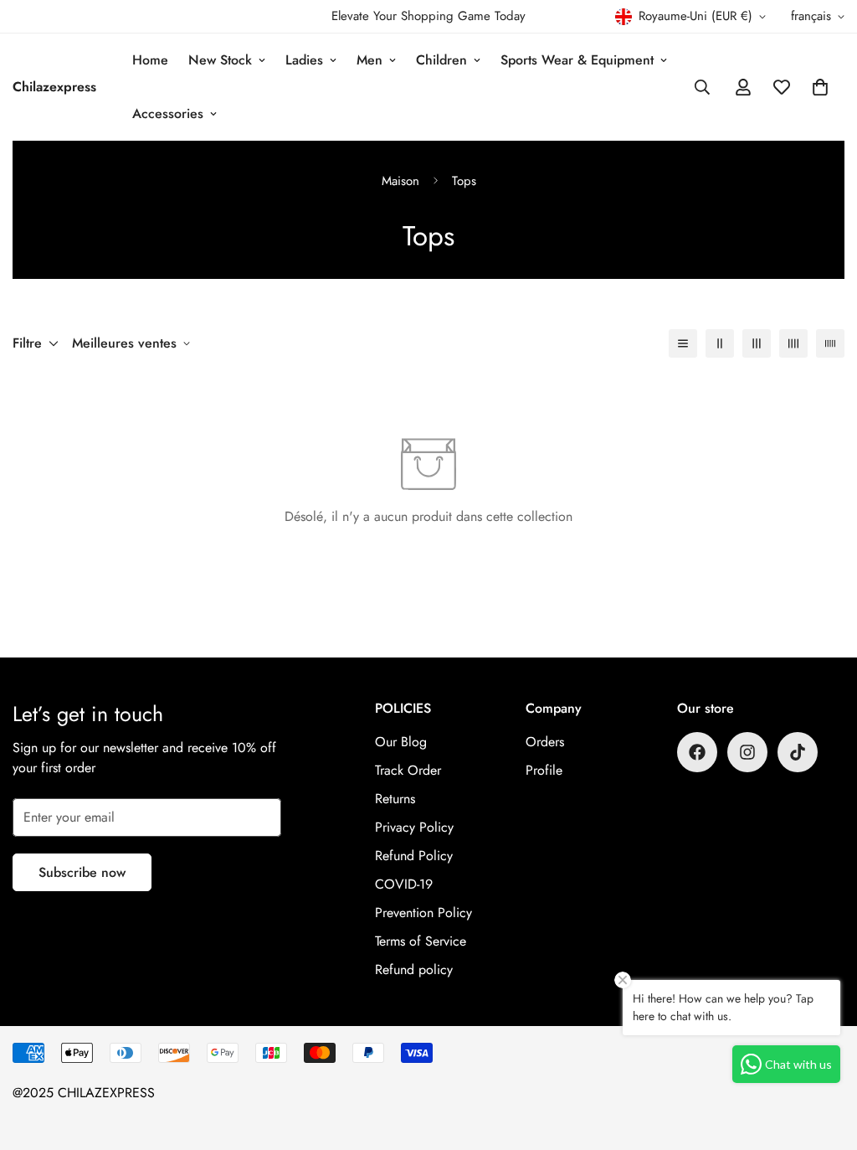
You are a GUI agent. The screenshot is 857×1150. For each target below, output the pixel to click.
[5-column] (830, 343)
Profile (544, 770)
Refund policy (414, 969)
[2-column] (720, 343)
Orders (545, 741)
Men (369, 60)
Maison (400, 181)
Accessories (167, 113)
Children (441, 60)
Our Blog (401, 741)
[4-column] (793, 343)
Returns (395, 798)
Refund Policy (414, 855)
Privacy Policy (414, 827)
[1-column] (683, 343)
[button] (820, 87)
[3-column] (756, 343)
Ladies (304, 60)
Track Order (408, 770)
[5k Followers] (747, 752)
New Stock (220, 60)
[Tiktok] (797, 752)
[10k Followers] (697, 752)
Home (150, 60)
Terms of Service (420, 941)
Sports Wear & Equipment (577, 60)
